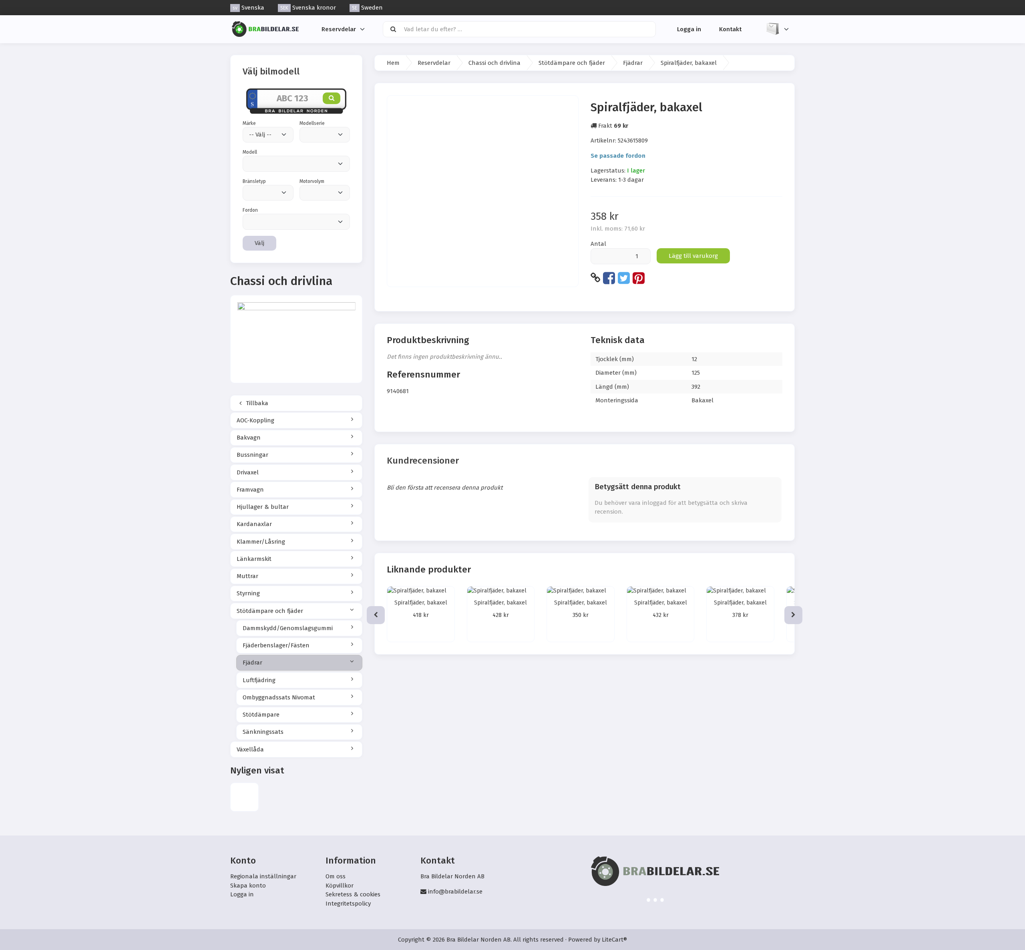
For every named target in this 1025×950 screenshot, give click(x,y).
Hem (393, 62)
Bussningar (252, 454)
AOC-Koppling (255, 420)
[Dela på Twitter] (624, 277)
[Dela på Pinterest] (639, 277)
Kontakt (730, 28)
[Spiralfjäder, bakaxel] (244, 797)
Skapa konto (248, 885)
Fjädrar (252, 662)
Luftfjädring (259, 680)
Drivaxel (248, 472)
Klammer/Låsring (261, 541)
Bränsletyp (254, 181)
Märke (249, 123)
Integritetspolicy (348, 903)
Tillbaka (256, 403)
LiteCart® (614, 939)
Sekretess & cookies (353, 894)
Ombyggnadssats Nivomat (279, 697)
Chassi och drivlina (494, 62)
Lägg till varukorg (693, 255)
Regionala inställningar (263, 876)
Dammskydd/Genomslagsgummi (288, 628)
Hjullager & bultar (263, 506)
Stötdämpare (261, 714)
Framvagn (250, 489)
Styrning (248, 593)
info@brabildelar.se (455, 891)
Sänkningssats (263, 731)
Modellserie (312, 123)
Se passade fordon (618, 155)
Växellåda (250, 749)
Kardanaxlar (254, 524)
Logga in (689, 28)
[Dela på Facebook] (609, 277)
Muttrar (247, 576)
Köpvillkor (340, 885)
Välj (259, 243)
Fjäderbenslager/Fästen (276, 645)
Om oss (336, 876)
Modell (250, 152)
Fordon (250, 210)
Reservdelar (339, 28)
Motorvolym (311, 181)
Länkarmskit (254, 558)
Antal (598, 243)
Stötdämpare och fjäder (270, 611)
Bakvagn (249, 437)
